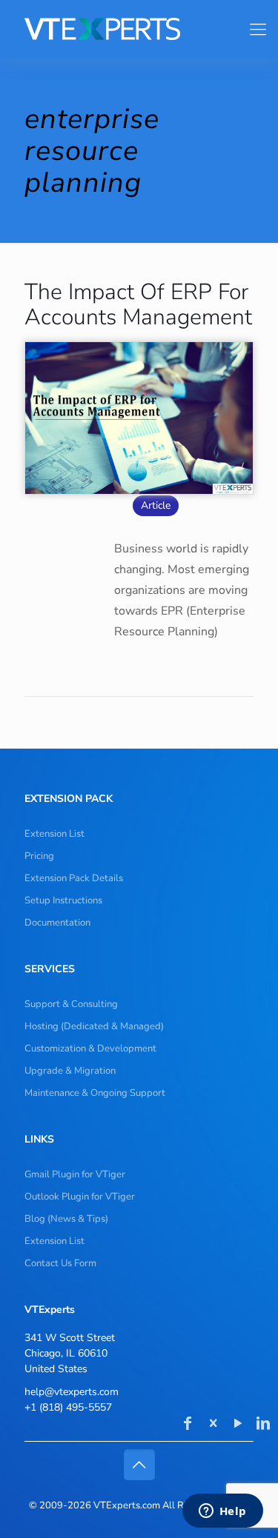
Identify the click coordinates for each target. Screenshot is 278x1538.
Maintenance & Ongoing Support (94, 1093)
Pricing (39, 856)
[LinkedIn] (263, 1424)
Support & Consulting (71, 1004)
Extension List (54, 833)
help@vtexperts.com (71, 1392)
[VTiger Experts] (132, 29)
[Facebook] (187, 1424)
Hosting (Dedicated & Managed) (94, 1026)
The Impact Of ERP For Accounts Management (138, 304)
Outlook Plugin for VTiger (79, 1196)
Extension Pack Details (73, 878)
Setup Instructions (63, 900)
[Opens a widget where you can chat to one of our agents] (222, 1512)
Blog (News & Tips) (66, 1219)
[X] (212, 1424)
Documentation (57, 922)
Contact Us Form (60, 1263)
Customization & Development (90, 1048)
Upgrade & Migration (70, 1070)
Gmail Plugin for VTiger (74, 1174)
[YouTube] (238, 1424)
